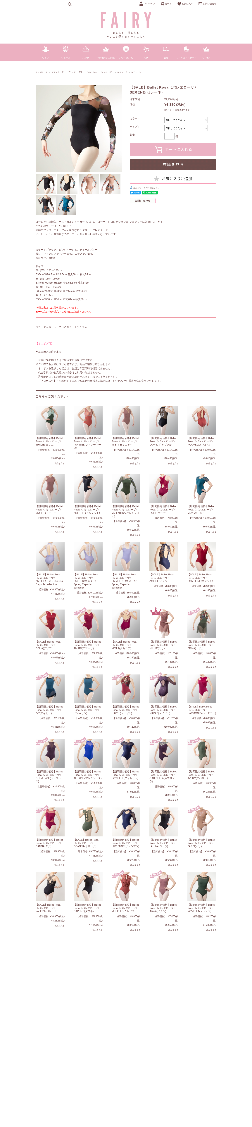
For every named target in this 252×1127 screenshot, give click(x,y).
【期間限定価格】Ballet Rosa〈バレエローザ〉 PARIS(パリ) (201, 843)
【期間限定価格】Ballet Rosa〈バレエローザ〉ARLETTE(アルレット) (87, 509)
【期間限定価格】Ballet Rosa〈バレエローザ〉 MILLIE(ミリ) (163, 645)
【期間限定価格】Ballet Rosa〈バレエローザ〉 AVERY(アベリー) (201, 774)
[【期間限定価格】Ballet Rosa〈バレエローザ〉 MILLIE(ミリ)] (163, 624)
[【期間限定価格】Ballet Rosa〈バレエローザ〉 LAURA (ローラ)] (163, 821)
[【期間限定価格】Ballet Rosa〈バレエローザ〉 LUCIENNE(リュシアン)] (126, 821)
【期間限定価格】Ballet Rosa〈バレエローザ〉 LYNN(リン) (87, 709)
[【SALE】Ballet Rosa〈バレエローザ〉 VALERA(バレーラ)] (50, 886)
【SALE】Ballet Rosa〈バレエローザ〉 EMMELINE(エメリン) (200, 577)
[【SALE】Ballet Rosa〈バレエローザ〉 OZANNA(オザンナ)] (88, 821)
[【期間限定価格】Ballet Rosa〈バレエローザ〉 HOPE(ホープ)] (163, 488)
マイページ (149, 3)
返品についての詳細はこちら (146, 188)
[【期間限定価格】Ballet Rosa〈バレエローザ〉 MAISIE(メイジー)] (163, 688)
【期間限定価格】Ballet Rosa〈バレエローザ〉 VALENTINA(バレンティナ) (125, 511)
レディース (136, 72)
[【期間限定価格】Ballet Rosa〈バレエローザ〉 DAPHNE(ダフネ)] (88, 886)
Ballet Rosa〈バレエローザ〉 (100, 72)
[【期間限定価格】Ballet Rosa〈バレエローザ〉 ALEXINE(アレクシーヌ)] (88, 753)
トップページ (41, 72)
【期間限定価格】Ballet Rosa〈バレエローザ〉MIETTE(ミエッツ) (125, 441)
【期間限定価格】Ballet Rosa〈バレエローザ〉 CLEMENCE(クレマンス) (49, 776)
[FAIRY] (126, 27)
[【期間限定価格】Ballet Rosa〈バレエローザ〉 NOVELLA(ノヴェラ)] (201, 886)
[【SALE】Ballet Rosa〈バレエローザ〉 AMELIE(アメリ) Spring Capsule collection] (50, 556)
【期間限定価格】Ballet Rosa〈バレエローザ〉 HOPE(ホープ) (163, 509)
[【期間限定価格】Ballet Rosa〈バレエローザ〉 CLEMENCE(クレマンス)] (50, 753)
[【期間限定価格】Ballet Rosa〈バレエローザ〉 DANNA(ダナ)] (50, 821)
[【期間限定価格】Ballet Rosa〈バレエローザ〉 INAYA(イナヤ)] (163, 886)
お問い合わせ (209, 3)
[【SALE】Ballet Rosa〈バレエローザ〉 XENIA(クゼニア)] (126, 624)
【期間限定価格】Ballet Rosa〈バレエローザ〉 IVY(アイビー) (49, 709)
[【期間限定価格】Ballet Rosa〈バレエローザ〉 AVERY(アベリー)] (201, 753)
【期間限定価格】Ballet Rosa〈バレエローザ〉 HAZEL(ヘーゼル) (125, 709)
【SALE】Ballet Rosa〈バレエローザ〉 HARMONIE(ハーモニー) (201, 709)
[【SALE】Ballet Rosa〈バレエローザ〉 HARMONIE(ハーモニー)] (201, 688)
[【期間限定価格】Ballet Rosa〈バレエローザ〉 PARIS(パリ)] (201, 821)
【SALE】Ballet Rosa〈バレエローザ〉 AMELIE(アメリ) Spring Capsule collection (49, 579)
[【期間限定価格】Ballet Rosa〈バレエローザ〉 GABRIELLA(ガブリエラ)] (163, 753)
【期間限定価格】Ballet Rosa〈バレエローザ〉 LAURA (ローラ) (163, 843)
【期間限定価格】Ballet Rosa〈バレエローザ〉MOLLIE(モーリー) (49, 509)
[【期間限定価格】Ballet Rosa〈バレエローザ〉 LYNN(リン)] (88, 688)
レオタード (122, 72)
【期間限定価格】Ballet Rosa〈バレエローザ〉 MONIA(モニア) (201, 509)
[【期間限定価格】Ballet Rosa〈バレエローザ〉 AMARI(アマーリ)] (88, 624)
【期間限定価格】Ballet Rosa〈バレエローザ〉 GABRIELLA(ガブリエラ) (163, 776)
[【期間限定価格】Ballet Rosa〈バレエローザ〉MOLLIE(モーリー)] (50, 488)
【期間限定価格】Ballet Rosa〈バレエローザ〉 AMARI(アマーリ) (87, 645)
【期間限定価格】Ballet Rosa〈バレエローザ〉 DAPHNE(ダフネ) (87, 908)
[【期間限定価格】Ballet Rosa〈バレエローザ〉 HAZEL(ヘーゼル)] (126, 688)
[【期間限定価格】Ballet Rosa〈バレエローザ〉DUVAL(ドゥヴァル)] (163, 420)
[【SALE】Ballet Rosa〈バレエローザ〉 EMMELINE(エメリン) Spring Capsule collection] (126, 556)
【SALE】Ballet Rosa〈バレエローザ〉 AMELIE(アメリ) (161, 577)
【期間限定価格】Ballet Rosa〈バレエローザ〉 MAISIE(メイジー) (163, 709)
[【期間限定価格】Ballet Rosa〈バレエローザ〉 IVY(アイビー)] (50, 688)
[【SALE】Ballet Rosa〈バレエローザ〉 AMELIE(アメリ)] (163, 556)
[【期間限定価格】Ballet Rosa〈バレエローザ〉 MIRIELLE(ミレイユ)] (126, 886)
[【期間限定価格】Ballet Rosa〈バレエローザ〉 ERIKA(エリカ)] (201, 624)
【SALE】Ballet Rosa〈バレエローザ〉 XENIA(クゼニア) (124, 645)
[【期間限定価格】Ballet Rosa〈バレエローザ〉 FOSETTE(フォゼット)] (126, 753)
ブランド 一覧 (57, 72)
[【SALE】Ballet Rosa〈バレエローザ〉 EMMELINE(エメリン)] (201, 556)
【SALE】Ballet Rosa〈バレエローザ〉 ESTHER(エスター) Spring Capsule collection (86, 581)
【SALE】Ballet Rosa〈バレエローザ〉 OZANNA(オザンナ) (86, 843)
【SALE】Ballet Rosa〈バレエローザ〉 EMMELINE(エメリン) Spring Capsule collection (124, 581)
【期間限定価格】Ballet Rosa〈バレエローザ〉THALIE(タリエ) (49, 441)
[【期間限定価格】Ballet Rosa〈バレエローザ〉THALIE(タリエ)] (50, 420)
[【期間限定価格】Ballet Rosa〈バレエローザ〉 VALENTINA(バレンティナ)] (126, 488)
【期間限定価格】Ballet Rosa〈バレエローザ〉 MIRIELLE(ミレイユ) (125, 908)
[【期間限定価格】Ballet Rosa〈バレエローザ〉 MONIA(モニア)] (201, 488)
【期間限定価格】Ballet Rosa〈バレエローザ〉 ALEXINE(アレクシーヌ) (88, 774)
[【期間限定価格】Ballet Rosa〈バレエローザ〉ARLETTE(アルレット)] (88, 488)
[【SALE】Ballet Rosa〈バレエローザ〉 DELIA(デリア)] (50, 624)
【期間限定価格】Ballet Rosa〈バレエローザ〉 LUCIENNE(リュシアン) (125, 843)
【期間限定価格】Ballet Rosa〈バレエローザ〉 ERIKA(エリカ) (201, 645)
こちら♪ (84, 327)
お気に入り (187, 3)
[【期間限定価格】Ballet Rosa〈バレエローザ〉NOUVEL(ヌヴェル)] (201, 420)
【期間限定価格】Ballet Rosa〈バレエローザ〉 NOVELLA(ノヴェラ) (201, 908)
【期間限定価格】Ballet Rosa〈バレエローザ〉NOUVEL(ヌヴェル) (201, 441)
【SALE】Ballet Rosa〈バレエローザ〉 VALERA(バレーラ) (48, 908)
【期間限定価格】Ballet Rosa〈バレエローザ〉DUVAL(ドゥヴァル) (163, 441)
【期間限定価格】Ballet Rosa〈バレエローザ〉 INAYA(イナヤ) (163, 908)
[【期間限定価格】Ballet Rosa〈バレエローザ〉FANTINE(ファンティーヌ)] (88, 420)
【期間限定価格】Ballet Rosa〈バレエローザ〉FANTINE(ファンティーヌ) (87, 443)
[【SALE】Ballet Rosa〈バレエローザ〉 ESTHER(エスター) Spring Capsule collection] (88, 556)
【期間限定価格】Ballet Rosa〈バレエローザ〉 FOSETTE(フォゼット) (125, 774)
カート (168, 3)
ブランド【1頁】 (75, 72)
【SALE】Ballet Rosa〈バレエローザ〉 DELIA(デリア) (48, 645)
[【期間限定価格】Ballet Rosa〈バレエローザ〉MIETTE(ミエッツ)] (126, 420)
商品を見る (59, 463)
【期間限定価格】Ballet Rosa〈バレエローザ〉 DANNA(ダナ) (49, 843)
